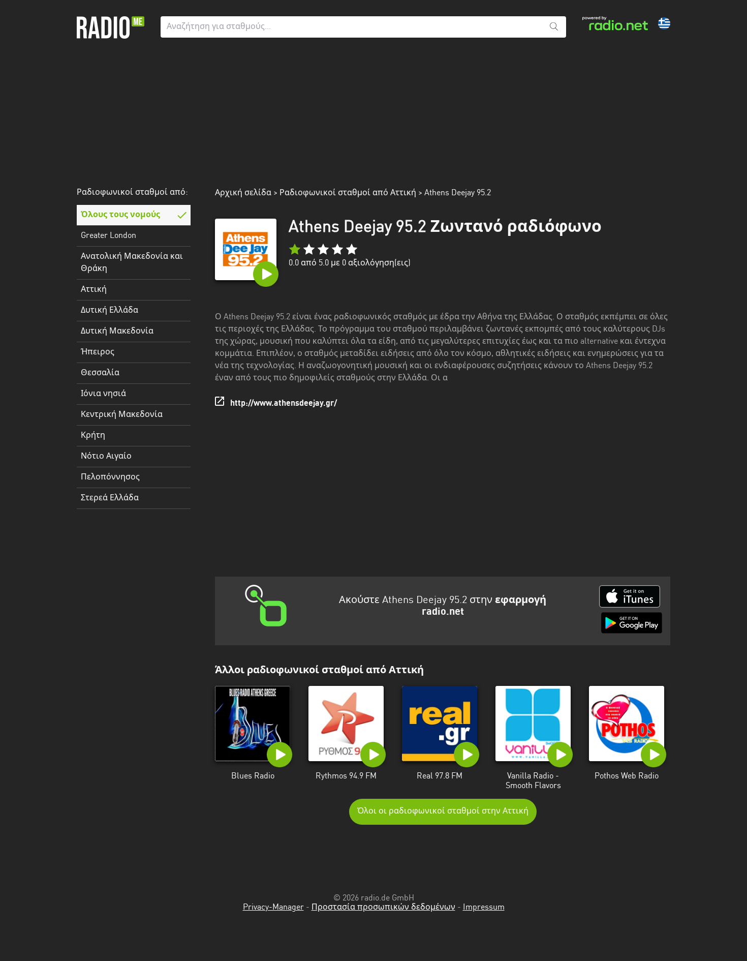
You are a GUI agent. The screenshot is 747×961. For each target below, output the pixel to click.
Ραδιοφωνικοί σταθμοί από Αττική (347, 193)
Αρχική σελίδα (243, 193)
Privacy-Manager (273, 908)
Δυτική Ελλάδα (109, 311)
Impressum (484, 908)
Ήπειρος (97, 352)
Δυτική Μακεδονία (117, 331)
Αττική (94, 290)
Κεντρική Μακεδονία (122, 415)
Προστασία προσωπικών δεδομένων (383, 908)
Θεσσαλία (100, 373)
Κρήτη (93, 436)
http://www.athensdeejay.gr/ (283, 404)
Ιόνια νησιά (103, 394)
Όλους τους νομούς (120, 215)
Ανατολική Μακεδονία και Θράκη (132, 263)
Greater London (108, 236)
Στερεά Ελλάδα (110, 498)
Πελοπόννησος (110, 477)
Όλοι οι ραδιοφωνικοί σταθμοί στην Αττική (442, 811)
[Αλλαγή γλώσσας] (664, 23)
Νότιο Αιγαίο (106, 457)
